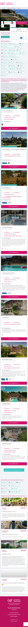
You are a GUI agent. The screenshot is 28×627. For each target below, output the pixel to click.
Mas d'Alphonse (6, 187)
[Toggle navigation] (27, 2)
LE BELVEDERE (6, 403)
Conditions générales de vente (14, 614)
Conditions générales (14, 612)
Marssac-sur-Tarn (11, 360)
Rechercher (21, 23)
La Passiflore (5, 317)
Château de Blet (6, 443)
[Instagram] (12, 621)
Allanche (10, 150)
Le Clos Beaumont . (7, 110)
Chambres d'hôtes (7, 227)
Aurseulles (10, 228)
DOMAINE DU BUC (7, 359)
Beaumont (11, 112)
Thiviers (10, 405)
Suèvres (10, 274)
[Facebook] (14, 621)
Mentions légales (14, 616)
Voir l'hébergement (14, 128)
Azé (9, 318)
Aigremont (11, 189)
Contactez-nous (14, 619)
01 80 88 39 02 (14, 608)
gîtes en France (20, 88)
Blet (9, 444)
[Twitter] (16, 621)
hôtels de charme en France (11, 91)
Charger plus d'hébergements (13, 470)
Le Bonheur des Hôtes (8, 273)
